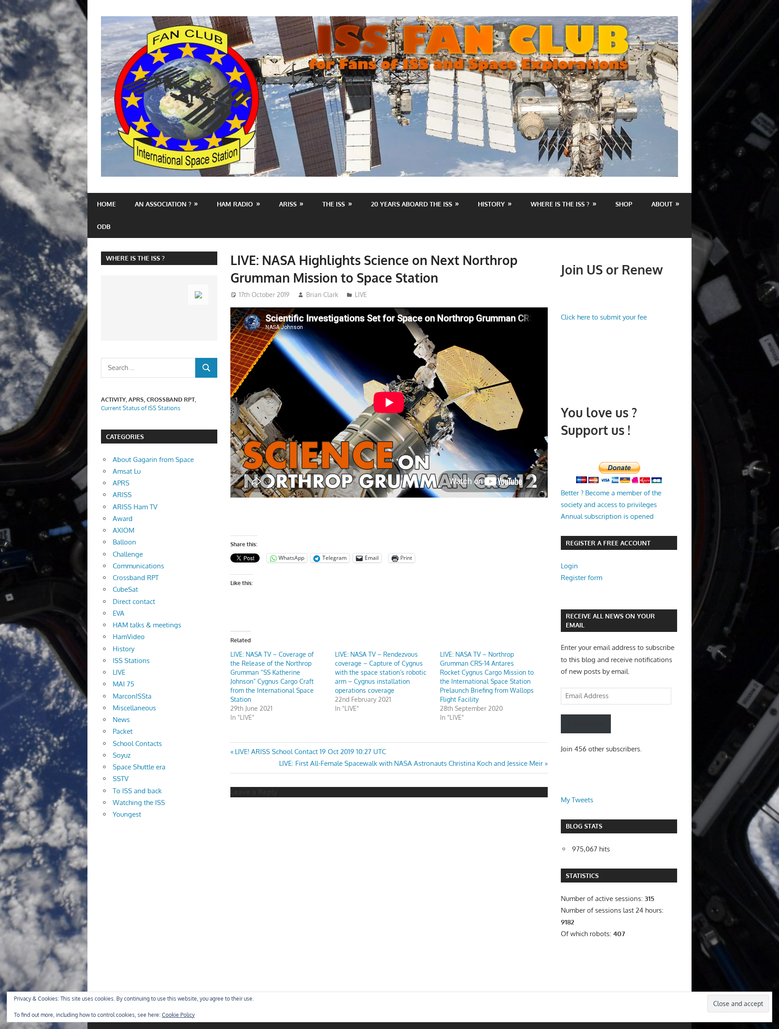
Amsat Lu (127, 471)
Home (106, 204)
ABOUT (662, 204)
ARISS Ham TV (135, 507)
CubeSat (125, 589)
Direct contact (134, 601)
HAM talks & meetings (147, 625)
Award (123, 518)
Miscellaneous (134, 708)
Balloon (124, 542)
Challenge (128, 554)
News (121, 719)
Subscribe (586, 723)
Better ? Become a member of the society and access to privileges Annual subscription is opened (611, 505)
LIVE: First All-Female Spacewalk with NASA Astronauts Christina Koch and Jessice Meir (411, 763)
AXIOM (123, 530)
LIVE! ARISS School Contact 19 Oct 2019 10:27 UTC (310, 751)
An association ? (163, 204)
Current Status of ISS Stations (140, 408)
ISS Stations (131, 660)
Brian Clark (322, 294)
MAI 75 (123, 684)
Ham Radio (235, 204)
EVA (118, 613)
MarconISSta (132, 696)
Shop (623, 204)
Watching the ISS (139, 802)
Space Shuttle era (139, 767)
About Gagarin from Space (153, 459)
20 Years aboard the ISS (411, 204)
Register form (581, 577)
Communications (138, 566)
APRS (121, 483)
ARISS (122, 494)
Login (569, 566)
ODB (103, 226)
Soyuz (122, 755)
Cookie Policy (178, 1014)
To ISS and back (137, 791)
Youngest (127, 814)
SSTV (120, 778)
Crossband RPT (136, 577)
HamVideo (129, 636)
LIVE (361, 294)
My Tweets (577, 800)
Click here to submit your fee (604, 317)
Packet (123, 731)
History (491, 204)
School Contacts (137, 743)
